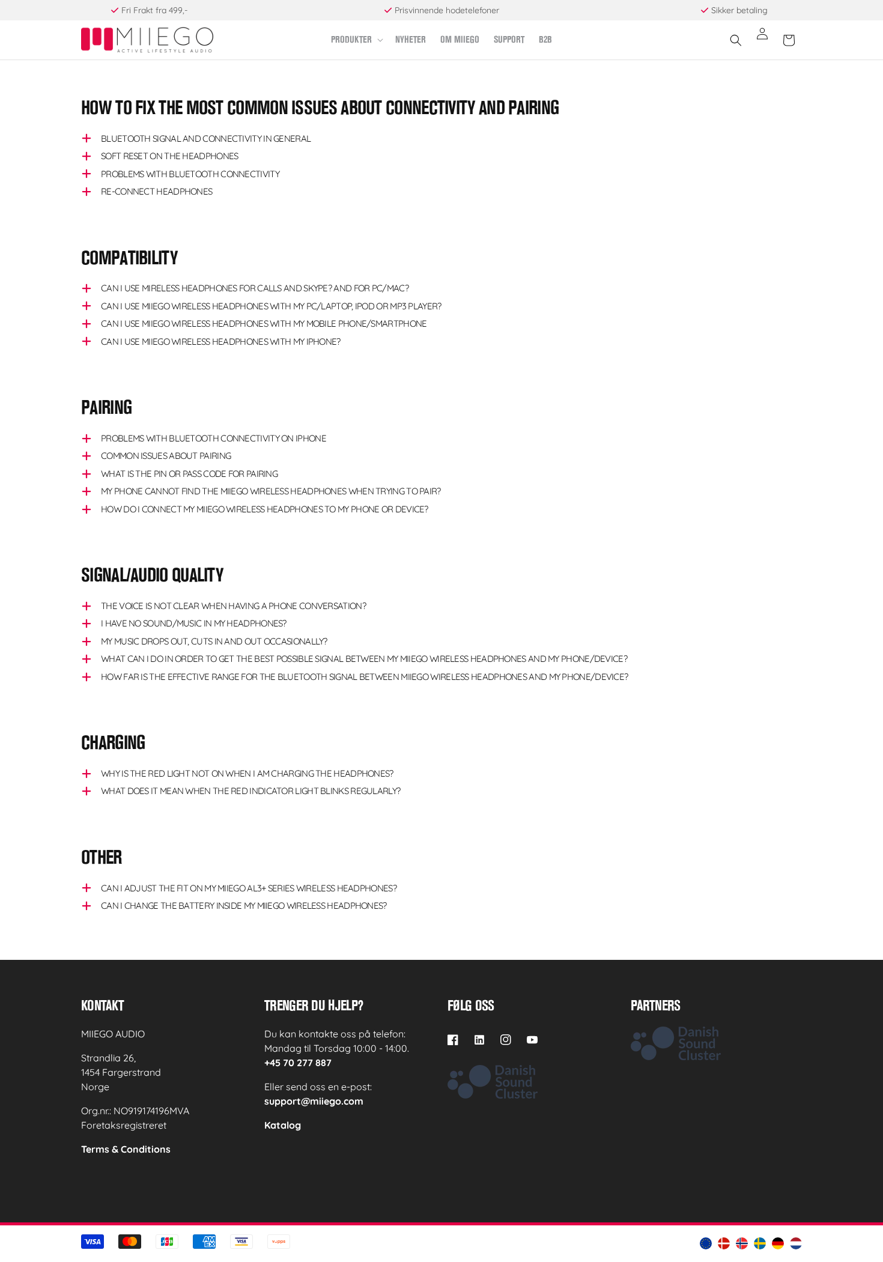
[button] (356, 39)
